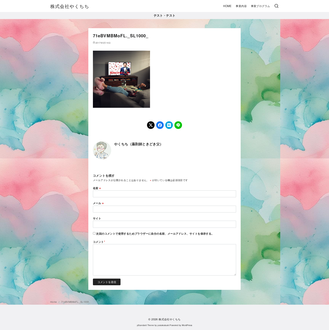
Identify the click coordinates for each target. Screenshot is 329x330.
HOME (227, 6)
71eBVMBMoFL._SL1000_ (75, 301)
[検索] (276, 6)
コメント (99, 242)
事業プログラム (260, 6)
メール (98, 203)
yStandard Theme (145, 325)
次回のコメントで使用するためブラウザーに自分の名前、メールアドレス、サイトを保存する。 (155, 233)
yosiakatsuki (163, 325)
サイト (97, 218)
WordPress (187, 325)
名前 (97, 188)
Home (53, 301)
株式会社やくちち (69, 6)
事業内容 (241, 6)
